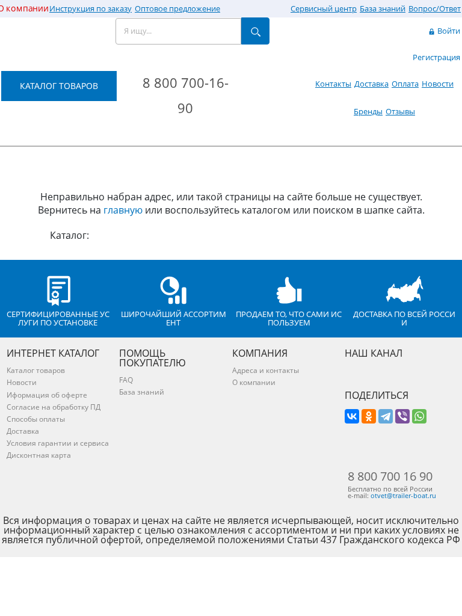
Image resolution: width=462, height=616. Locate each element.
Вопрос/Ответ (434, 8)
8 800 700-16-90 (186, 95)
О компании (254, 382)
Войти (448, 30)
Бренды (368, 111)
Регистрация (436, 57)
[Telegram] (385, 416)
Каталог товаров (36, 370)
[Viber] (402, 416)
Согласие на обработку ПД (53, 407)
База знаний (382, 8)
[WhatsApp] (419, 416)
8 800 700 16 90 (390, 476)
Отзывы (400, 111)
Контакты (333, 83)
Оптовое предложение (177, 8)
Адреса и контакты (265, 370)
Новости (438, 83)
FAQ (126, 380)
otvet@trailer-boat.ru (403, 495)
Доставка (371, 83)
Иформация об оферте (47, 395)
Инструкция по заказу (90, 8)
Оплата (405, 83)
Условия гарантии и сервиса (58, 443)
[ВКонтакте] (352, 416)
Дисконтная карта (39, 455)
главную (123, 210)
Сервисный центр (324, 8)
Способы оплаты (36, 419)
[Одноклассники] (369, 416)
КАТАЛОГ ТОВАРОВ (59, 85)
